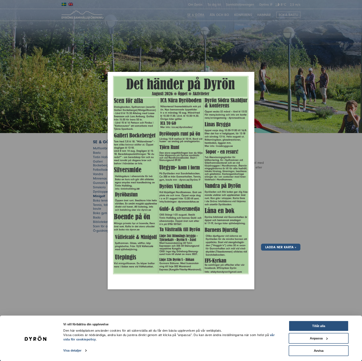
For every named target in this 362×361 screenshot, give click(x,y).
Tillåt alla (318, 326)
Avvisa (318, 350)
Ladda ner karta (279, 247)
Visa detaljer (72, 350)
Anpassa (316, 338)
